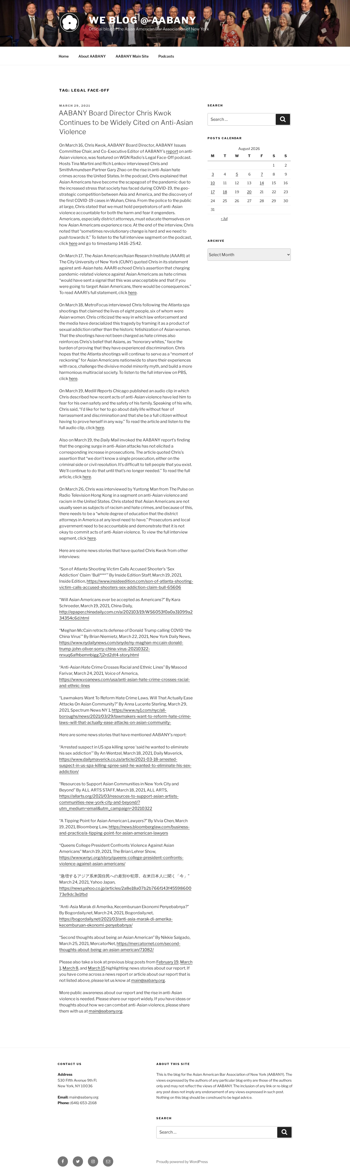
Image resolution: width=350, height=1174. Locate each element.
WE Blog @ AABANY (143, 20)
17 (213, 192)
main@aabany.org (148, 980)
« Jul (224, 218)
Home (64, 56)
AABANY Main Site (132, 56)
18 (225, 192)
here (73, 243)
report (172, 151)
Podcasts (166, 56)
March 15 (96, 968)
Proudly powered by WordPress (182, 1161)
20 (249, 192)
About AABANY (92, 56)
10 (213, 183)
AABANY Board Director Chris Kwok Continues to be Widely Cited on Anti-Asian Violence (126, 122)
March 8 (70, 968)
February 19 (167, 962)
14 (262, 183)
